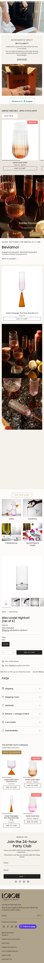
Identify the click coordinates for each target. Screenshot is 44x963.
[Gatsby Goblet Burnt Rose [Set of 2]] (11, 766)
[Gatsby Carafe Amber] (20, 140)
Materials (9, 705)
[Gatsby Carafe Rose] (32, 803)
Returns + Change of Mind (17, 714)
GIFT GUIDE (6, 955)
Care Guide (10, 722)
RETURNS (5, 943)
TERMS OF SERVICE (9, 947)
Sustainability (11, 730)
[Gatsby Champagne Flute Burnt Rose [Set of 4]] (22, 288)
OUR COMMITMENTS (10, 951)
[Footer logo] (11, 897)
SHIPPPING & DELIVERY (11, 939)
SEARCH (5, 935)
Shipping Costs (12, 697)
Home (4, 612)
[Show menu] (3, 11)
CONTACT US (7, 959)
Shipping (5, 630)
